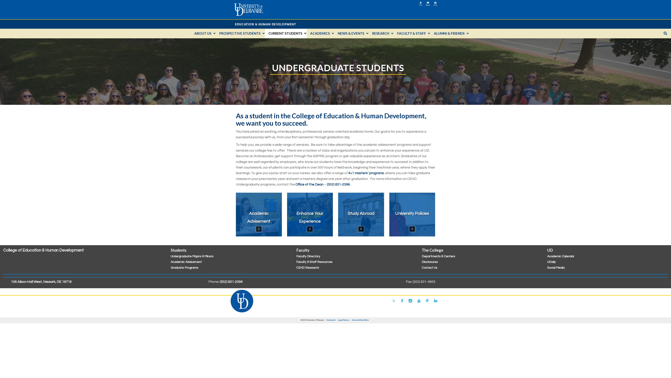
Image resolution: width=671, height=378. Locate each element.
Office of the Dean (309, 184)
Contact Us (429, 267)
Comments (331, 320)
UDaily (551, 262)
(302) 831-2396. (338, 184)
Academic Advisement (186, 262)
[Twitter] (394, 301)
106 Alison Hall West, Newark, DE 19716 (41, 282)
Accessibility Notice (360, 320)
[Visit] (420, 2)
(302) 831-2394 (231, 282)
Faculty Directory (308, 256)
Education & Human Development (265, 24)
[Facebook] (402, 301)
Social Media (556, 267)
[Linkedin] (435, 301)
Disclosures (430, 262)
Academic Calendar (560, 256)
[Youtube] (419, 301)
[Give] (435, 2)
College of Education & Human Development (43, 250)
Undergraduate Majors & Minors (192, 256)
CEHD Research (307, 267)
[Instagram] (410, 301)
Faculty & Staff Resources (314, 262)
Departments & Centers (438, 256)
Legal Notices (343, 320)
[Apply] (428, 2)
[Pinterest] (427, 301)
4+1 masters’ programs (366, 173)
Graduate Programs (184, 267)
